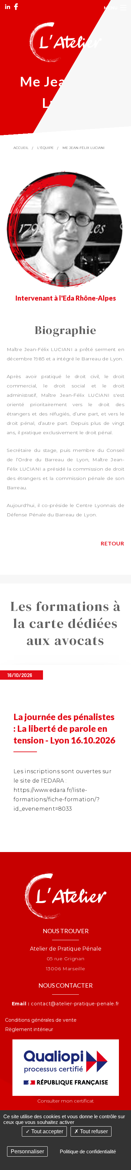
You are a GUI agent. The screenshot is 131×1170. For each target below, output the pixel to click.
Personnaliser (27, 1151)
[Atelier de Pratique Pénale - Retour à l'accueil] (65, 41)
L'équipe (45, 148)
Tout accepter (46, 1131)
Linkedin (7, 6)
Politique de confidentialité (88, 1151)
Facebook (15, 6)
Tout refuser (93, 1131)
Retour (112, 543)
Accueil (21, 148)
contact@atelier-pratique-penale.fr (75, 1004)
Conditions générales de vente (41, 1020)
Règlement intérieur (29, 1029)
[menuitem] (65, 1020)
